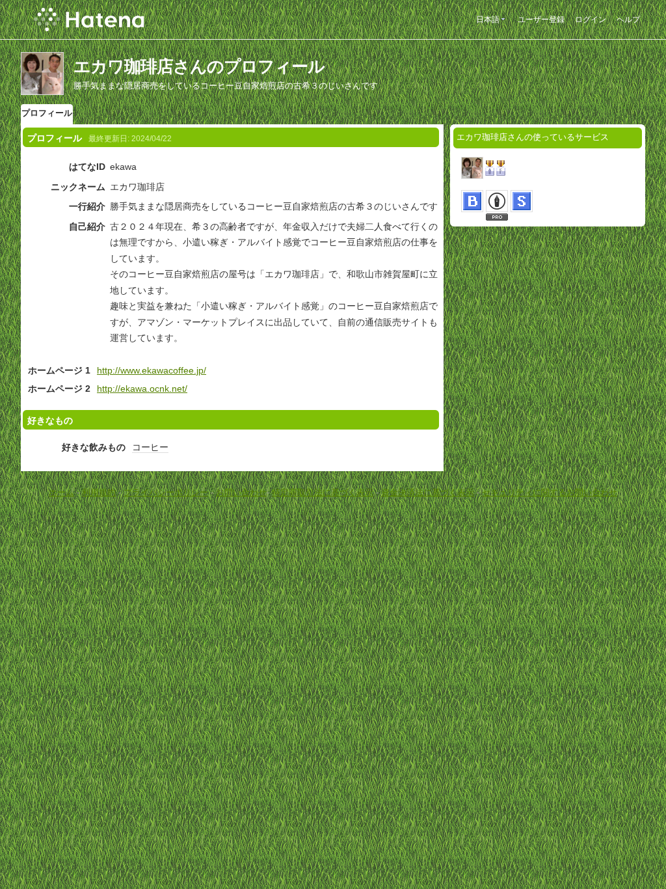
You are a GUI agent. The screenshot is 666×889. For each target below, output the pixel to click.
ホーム (61, 492)
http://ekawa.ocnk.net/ (142, 388)
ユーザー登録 (541, 19)
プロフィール (46, 113)
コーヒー (150, 447)
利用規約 (99, 492)
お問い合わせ (241, 492)
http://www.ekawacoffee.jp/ (151, 370)
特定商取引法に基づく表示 (322, 492)
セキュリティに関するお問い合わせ (549, 492)
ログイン (590, 19)
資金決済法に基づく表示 (427, 492)
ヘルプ (628, 19)
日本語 (488, 19)
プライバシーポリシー (166, 492)
